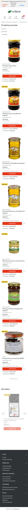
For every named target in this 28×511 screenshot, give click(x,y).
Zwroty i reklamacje (7, 502)
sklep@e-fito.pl (5, 5)
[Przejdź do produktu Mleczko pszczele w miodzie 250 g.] (14, 246)
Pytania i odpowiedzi (7, 496)
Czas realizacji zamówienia (8, 480)
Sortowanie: (4, 31)
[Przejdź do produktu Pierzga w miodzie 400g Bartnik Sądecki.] (14, 294)
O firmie (4, 457)
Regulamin (5, 500)
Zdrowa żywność (23, 22)
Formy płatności (6, 476)
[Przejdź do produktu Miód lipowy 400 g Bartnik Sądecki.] (14, 148)
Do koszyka (12, 76)
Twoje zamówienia (6, 466)
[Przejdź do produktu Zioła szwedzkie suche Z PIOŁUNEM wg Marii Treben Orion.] (14, 405)
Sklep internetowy (12, 509)
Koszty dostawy (6, 478)
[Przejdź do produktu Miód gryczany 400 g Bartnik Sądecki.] (14, 98)
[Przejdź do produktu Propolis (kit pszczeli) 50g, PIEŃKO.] (14, 343)
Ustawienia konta (6, 468)
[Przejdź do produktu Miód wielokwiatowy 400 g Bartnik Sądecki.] (14, 196)
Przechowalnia (6, 470)
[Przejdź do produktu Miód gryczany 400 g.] (14, 51)
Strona (11, 378)
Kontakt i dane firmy (7, 459)
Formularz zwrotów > (7, 498)
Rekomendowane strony (8, 489)
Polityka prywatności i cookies (9, 487)
